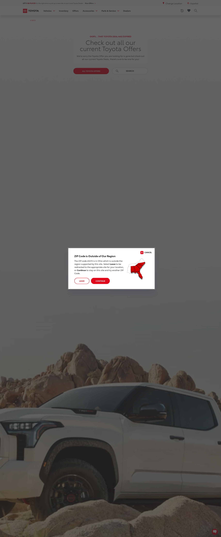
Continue (100, 281)
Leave (82, 281)
